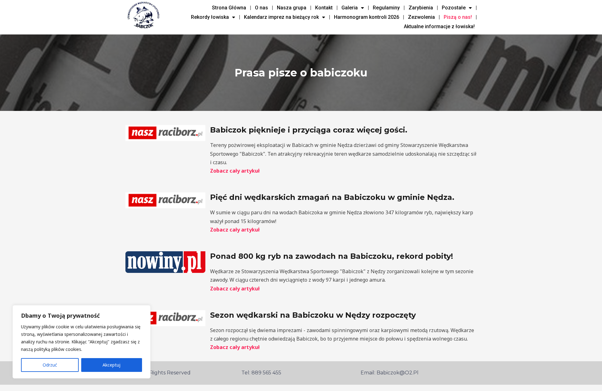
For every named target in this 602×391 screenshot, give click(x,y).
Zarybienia (421, 8)
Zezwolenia (421, 17)
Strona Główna (229, 8)
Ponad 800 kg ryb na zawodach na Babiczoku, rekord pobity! (331, 256)
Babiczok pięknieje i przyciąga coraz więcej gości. (308, 129)
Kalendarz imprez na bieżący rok (281, 17)
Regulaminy (386, 8)
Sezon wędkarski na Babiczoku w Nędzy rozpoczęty (313, 315)
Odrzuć (50, 365)
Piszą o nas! (458, 17)
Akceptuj (111, 365)
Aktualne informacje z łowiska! (439, 26)
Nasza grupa (291, 8)
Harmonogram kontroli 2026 (366, 17)
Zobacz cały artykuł (235, 170)
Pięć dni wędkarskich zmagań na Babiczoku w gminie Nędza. (332, 197)
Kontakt (324, 8)
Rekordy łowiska (210, 17)
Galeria (349, 8)
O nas (261, 8)
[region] (81, 341)
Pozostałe (454, 8)
